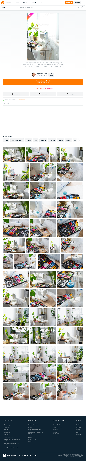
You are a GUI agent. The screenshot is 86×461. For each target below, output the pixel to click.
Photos (17, 3)
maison (61, 140)
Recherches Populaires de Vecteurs (35, 432)
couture (28, 140)
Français (77, 434)
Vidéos (25, 3)
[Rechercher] (77, 7)
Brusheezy (7, 425)
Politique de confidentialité (75, 455)
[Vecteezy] (2, 2)
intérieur (52, 140)
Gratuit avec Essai (42, 81)
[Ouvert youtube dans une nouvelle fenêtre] (35, 455)
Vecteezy (6, 427)
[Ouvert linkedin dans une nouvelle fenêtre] (25, 455)
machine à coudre (17, 140)
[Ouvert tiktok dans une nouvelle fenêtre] (30, 455)
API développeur (8, 437)
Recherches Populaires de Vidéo (35, 440)
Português (78, 429)
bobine (6, 140)
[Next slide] (79, 140)
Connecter (75, 2)
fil (75, 140)
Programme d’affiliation (34, 429)
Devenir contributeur (55, 432)
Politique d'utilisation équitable (73, 456)
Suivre (50, 75)
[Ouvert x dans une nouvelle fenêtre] (33, 455)
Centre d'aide (55, 425)
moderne (43, 140)
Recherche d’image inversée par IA (9, 440)
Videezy (6, 429)
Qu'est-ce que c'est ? (20, 99)
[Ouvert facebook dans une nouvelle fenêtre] (19, 455)
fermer (68, 140)
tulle (35, 140)
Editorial (33, 3)
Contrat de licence (33, 425)
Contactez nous (56, 427)
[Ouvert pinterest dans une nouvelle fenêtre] (27, 455)
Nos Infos (54, 429)
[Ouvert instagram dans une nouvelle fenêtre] (22, 455)
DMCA (29, 427)
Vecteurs (8, 3)
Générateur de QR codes (11, 447)
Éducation (6, 434)
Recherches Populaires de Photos (35, 436)
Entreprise (7, 432)
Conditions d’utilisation (61, 455)
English (77, 425)
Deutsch (77, 432)
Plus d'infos (7, 103)
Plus (41, 3)
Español (77, 427)
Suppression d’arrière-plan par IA (11, 444)
